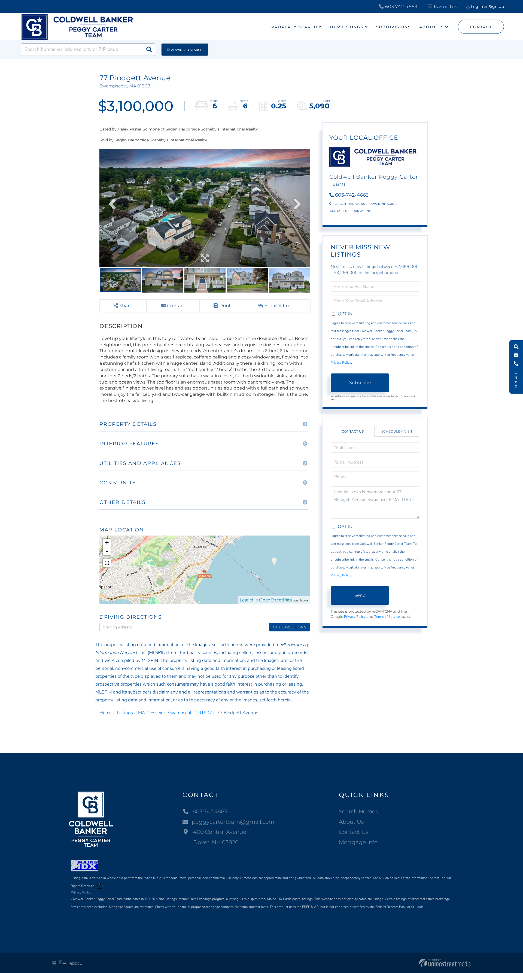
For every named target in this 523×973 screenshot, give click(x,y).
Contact (481, 27)
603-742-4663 (352, 195)
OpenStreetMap (275, 600)
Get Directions (289, 627)
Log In (477, 6)
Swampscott (180, 713)
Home (105, 713)
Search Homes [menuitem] (358, 811)
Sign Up (496, 6)
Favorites (445, 6)
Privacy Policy (341, 362)
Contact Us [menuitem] (354, 832)
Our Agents (362, 211)
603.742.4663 (400, 6)
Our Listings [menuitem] (347, 27)
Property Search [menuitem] (294, 27)
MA (141, 713)
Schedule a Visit (396, 431)
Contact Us (339, 211)
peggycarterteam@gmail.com (233, 822)
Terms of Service (387, 616)
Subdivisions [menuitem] (393, 27)
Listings (125, 713)
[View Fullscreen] (107, 563)
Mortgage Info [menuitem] (358, 842)
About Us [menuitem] (431, 27)
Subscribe (360, 382)
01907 (205, 713)
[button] (149, 50)
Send (360, 595)
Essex (156, 713)
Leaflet (247, 600)
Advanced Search (187, 50)
